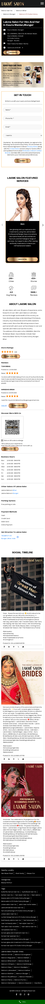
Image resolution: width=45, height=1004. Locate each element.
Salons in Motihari (7, 973)
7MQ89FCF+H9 (6, 536)
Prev (2, 225)
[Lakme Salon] (12, 3)
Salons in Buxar (23, 961)
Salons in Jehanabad (8, 970)
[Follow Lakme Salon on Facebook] (17, 995)
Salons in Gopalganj (21, 967)
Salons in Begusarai (8, 957)
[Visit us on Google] (24, 995)
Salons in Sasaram (25, 983)
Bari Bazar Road (7, 873)
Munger (16, 493)
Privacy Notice (32, 146)
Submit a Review (10, 356)
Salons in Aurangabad (22, 954)
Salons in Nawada (25, 976)
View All (4, 405)
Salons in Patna (6, 980)
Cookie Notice (14, 149)
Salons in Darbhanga (24, 964)
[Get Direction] (17, 537)
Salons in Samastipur (8, 983)
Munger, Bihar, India (8, 538)
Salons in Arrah (6, 954)
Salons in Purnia (20, 980)
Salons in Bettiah (23, 957)
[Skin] (22, 204)
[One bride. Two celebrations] (22, 790)
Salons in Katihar (24, 970)
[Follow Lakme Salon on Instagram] (20, 995)
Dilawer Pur (31, 873)
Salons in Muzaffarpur (9, 976)
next (42, 225)
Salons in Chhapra (7, 964)
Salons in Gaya (6, 967)
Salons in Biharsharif (8, 961)
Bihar (15, 490)
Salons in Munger (22, 973)
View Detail (22, 259)
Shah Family (20, 873)
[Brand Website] (28, 995)
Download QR (9, 449)
